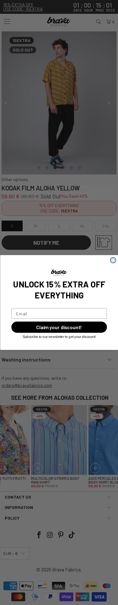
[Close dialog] (113, 260)
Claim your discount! (59, 327)
